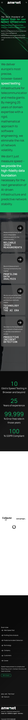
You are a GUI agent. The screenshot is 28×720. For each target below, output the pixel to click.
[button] (2, 2)
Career (6, 661)
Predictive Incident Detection (13, 640)
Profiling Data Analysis (11, 635)
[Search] (26, 2)
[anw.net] (14, 2)
